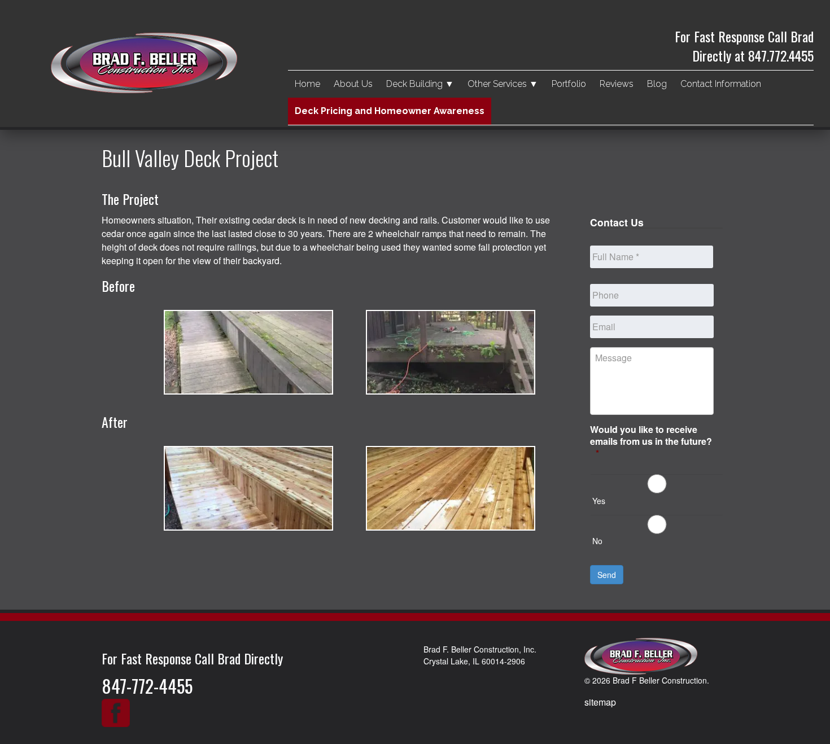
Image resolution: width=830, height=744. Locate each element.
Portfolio (569, 83)
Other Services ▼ (503, 83)
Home (307, 83)
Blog (657, 83)
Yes (598, 500)
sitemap (600, 701)
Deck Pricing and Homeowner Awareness (389, 111)
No (597, 540)
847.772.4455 (781, 55)
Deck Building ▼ (420, 83)
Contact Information (720, 83)
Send (606, 574)
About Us (353, 83)
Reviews (617, 83)
